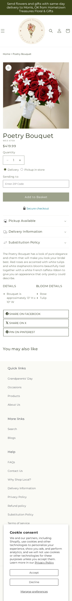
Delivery (14, 169)
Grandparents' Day (20, 378)
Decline (34, 582)
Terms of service (19, 523)
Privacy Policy (44, 562)
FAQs (11, 462)
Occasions (15, 387)
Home (6, 54)
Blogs (12, 438)
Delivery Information (22, 488)
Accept (34, 572)
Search (12, 429)
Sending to (16, 177)
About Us (14, 404)
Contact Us (15, 471)
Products (14, 396)
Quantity (9, 152)
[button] (51, 31)
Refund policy (17, 506)
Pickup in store (34, 169)
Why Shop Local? (19, 479)
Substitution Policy (20, 514)
